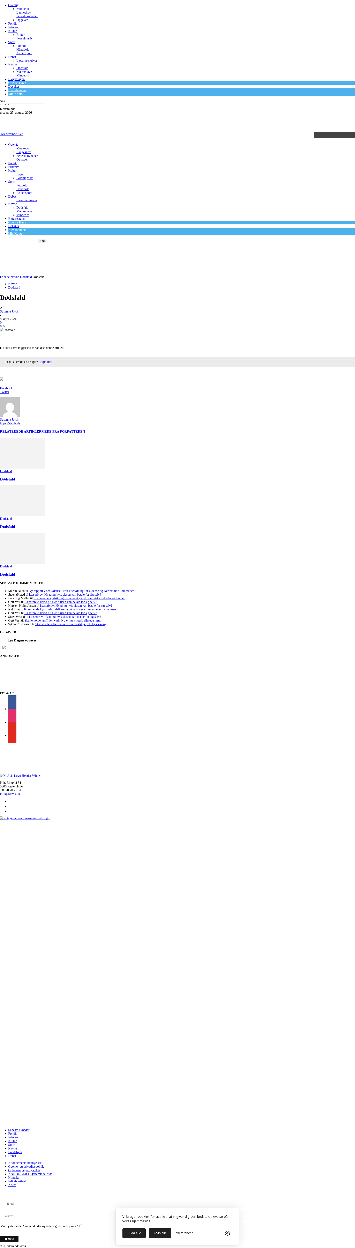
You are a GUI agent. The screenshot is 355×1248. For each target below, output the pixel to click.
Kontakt (13, 1177)
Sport (11, 42)
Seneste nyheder (27, 16)
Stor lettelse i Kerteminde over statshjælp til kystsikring (70, 624)
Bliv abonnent (17, 90)
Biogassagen (16, 79)
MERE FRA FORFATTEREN (63, 431)
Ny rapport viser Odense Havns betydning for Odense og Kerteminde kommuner (81, 591)
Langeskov (23, 12)
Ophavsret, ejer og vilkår (24, 1170)
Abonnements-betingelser (24, 1163)
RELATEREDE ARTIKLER (20, 431)
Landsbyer (15, 1152)
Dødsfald (22, 68)
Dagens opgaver (25, 640)
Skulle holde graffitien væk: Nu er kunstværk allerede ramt (62, 620)
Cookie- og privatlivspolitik (26, 1166)
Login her (45, 362)
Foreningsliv (24, 38)
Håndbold (22, 49)
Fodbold (21, 45)
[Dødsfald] (22, 467)
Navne (12, 64)
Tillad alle (134, 1233)
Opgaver (22, 20)
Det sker (13, 86)
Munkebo (22, 8)
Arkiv (12, 1185)
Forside (5, 277)
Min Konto (15, 94)
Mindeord (22, 75)
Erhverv (13, 27)
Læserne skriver (26, 60)
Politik (12, 23)
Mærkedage (24, 71)
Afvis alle (160, 1233)
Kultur (12, 31)
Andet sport (24, 53)
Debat (12, 57)
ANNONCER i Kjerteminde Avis (30, 1174)
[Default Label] (12, 735)
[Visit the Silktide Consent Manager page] (228, 1233)
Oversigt (13, 5)
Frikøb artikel (17, 1181)
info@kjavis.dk (10, 793)
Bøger (20, 34)
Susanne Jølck (9, 311)
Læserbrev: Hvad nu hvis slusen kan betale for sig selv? (65, 594)
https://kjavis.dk (10, 423)
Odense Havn (17, 83)
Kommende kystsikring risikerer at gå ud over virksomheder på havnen (79, 598)
